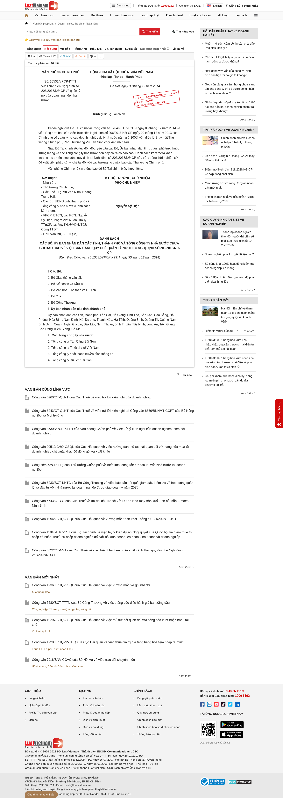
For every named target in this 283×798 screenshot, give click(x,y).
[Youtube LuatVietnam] (216, 705)
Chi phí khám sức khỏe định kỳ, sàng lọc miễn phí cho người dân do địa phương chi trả (228, 380)
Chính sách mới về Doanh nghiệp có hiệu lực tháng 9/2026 (238, 142)
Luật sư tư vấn (200, 15)
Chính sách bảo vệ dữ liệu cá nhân (158, 727)
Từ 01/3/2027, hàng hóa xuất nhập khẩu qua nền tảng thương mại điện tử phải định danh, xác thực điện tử (230, 362)
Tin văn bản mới (121, 15)
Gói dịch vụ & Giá (190, 5)
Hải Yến (186, 375)
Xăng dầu (86, 609)
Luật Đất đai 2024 (95, 793)
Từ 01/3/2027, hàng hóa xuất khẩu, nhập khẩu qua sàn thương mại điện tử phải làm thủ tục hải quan (229, 344)
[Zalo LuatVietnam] (209, 705)
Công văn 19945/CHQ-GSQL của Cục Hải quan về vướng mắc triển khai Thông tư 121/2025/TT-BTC (104, 519)
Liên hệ (33, 719)
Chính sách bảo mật (149, 719)
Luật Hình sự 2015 (119, 793)
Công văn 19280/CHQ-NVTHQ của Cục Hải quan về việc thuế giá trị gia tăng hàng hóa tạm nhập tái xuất (107, 642)
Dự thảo (97, 15)
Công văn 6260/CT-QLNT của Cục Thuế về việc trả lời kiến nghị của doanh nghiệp (91, 397)
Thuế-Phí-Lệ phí (42, 648)
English (217, 5)
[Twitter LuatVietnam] (230, 705)
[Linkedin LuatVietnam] (237, 705)
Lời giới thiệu (37, 698)
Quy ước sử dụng (148, 712)
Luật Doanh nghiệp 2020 (66, 793)
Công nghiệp (40, 609)
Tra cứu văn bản (72, 15)
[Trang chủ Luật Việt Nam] (41, 5)
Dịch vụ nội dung (93, 727)
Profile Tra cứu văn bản (43, 712)
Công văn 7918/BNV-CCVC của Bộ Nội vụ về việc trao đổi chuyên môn (83, 660)
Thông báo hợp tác (149, 734)
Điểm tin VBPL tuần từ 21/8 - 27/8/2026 (229, 330)
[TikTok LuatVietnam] (223, 705)
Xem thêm (185, 567)
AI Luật (223, 15)
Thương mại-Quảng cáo (64, 609)
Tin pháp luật (149, 15)
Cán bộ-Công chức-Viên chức (66, 666)
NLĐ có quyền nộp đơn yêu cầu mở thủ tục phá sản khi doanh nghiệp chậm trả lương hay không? (230, 107)
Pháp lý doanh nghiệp (96, 712)
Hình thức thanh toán (150, 705)
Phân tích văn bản (94, 705)
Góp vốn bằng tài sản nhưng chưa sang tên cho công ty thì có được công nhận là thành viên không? (230, 89)
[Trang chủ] (26, 15)
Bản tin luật (174, 15)
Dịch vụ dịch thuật (94, 719)
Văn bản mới (44, 15)
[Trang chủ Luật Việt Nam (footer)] (44, 747)
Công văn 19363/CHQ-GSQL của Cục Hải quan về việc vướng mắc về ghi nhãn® (91, 585)
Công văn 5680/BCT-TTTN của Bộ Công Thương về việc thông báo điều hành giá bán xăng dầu (101, 603)
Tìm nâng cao (184, 31)
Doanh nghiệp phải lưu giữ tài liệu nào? (229, 254)
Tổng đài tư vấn (92, 734)
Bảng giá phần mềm (149, 698)
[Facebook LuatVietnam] (202, 705)
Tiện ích (241, 15)
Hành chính (39, 666)
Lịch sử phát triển (39, 705)
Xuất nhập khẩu (41, 591)
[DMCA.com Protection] (240, 783)
